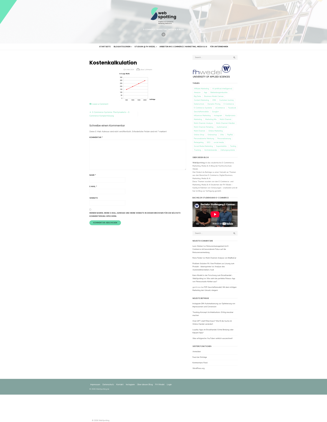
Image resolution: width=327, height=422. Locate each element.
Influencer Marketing (202, 115)
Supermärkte (221, 146)
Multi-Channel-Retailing (203, 127)
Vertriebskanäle (210, 150)
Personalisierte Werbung (204, 138)
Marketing (198, 119)
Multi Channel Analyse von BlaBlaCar (221, 258)
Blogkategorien (122, 46)
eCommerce (220, 108)
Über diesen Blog (145, 384)
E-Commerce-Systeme (203, 108)
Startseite (105, 46)
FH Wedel (160, 384)
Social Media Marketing (203, 146)
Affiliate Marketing (201, 88)
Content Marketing (201, 100)
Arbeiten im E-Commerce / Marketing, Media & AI (183, 46)
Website (93, 198)
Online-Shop (199, 134)
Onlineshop (212, 134)
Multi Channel (199, 131)
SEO (208, 142)
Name (92, 175)
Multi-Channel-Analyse (203, 123)
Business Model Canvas (214, 96)
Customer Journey (226, 100)
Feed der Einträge (199, 357)
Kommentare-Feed (199, 362)
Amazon (197, 92)
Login (169, 384)
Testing (233, 146)
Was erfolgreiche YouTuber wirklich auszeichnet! (212, 338)
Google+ (215, 111)
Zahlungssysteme (227, 150)
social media (219, 142)
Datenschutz (199, 104)
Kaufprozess (230, 115)
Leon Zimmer (197, 246)
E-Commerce (229, 104)
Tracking (197, 150)
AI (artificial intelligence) (222, 88)
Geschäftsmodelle (201, 111)
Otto (222, 134)
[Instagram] (163, 34)
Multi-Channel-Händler (225, 123)
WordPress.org (198, 368)
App (205, 92)
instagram (218, 115)
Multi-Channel (225, 119)
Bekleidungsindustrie (219, 92)
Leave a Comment (100, 104)
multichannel (222, 127)
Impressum (95, 384)
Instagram (130, 384)
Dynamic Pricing (214, 104)
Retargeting (198, 142)
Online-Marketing (215, 131)
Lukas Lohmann (145, 69)
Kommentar (96, 137)
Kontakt (120, 384)
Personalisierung (224, 138)
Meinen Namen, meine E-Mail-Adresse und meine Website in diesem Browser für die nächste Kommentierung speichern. (134, 214)
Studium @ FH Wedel (145, 46)
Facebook (232, 108)
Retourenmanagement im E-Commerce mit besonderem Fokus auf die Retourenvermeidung (210, 249)
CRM (214, 100)
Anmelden (196, 351)
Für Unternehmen (219, 46)
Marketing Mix (211, 119)
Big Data (197, 96)
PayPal (230, 134)
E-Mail (93, 186)
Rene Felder (197, 258)
